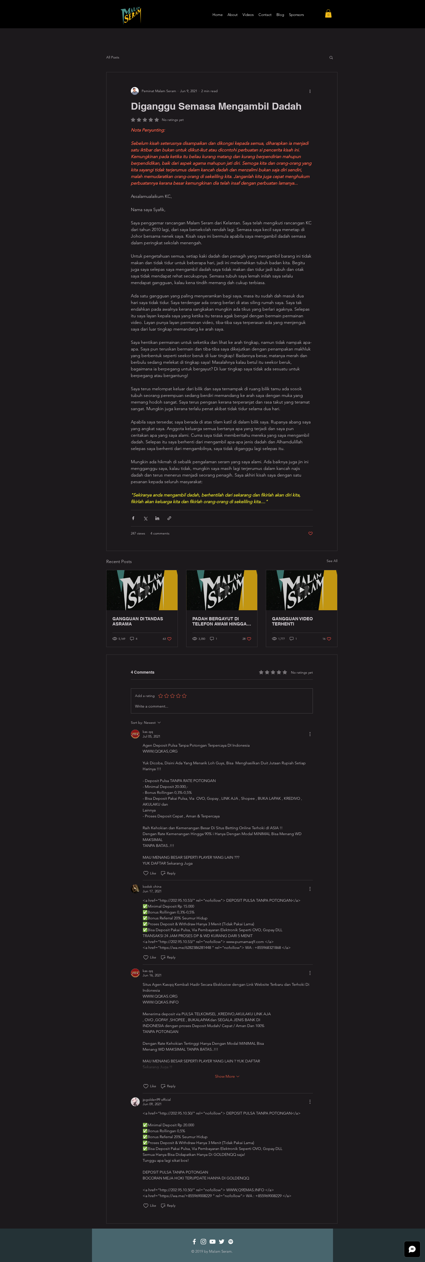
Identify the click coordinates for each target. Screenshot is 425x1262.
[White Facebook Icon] (194, 1241)
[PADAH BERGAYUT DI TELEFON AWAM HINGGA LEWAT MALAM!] (222, 590)
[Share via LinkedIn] (157, 518)
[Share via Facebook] (133, 518)
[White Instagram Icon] (203, 1241)
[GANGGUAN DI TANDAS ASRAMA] (142, 590)
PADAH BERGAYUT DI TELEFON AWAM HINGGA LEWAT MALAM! (219, 621)
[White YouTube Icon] (212, 1241)
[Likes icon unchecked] (146, 873)
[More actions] (310, 91)
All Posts (112, 57)
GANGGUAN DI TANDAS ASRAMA (137, 621)
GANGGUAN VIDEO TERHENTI (292, 621)
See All (332, 561)
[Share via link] (169, 518)
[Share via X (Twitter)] (145, 518)
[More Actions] (310, 734)
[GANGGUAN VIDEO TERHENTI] (301, 590)
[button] (328, 13)
